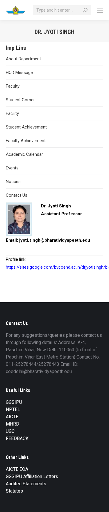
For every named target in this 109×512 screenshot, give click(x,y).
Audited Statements (26, 483)
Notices (13, 181)
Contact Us (16, 195)
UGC (10, 431)
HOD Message (19, 72)
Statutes (14, 491)
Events (12, 168)
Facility (12, 113)
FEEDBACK (17, 438)
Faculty (12, 86)
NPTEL (13, 409)
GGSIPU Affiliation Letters (32, 476)
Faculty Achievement (26, 140)
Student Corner (20, 99)
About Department (23, 58)
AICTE (12, 416)
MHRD (12, 424)
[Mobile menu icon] (100, 10)
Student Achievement (26, 127)
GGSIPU (14, 402)
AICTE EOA (17, 469)
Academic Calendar (24, 154)
